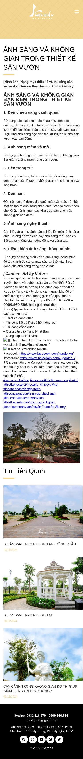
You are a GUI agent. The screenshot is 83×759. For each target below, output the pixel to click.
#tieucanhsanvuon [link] (30, 398)
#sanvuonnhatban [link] (16, 380)
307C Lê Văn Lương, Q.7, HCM (50, 726)
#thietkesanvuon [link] (56, 380)
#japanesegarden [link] (15, 389)
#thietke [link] (45, 384)
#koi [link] (55, 384)
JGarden (47, 748)
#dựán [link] (36, 407)
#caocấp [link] (48, 407)
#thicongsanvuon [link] (15, 393)
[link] (46, 353)
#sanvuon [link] (37, 380)
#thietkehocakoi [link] (14, 384)
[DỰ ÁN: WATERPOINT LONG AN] (43, 608)
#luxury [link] (60, 407)
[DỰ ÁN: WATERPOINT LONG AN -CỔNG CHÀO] (43, 537)
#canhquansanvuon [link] (17, 407)
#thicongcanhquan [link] (42, 402)
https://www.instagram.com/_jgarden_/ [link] (47, 358)
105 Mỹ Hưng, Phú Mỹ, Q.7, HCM (49, 731)
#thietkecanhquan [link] (16, 402)
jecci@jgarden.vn (46, 720)
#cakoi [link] (73, 380)
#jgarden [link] (34, 389)
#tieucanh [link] (10, 398)
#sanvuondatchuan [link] (41, 393)
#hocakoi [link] (32, 384)
